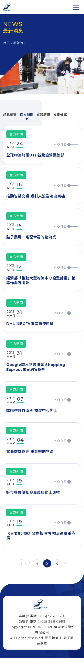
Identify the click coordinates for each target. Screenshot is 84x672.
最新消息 (20, 43)
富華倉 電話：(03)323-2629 (41, 616)
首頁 (6, 43)
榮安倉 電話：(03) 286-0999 (42, 622)
